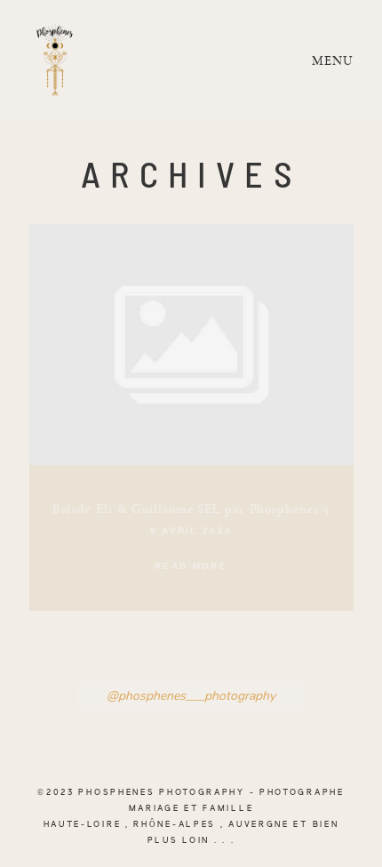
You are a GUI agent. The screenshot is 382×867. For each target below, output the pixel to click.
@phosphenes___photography (191, 696)
